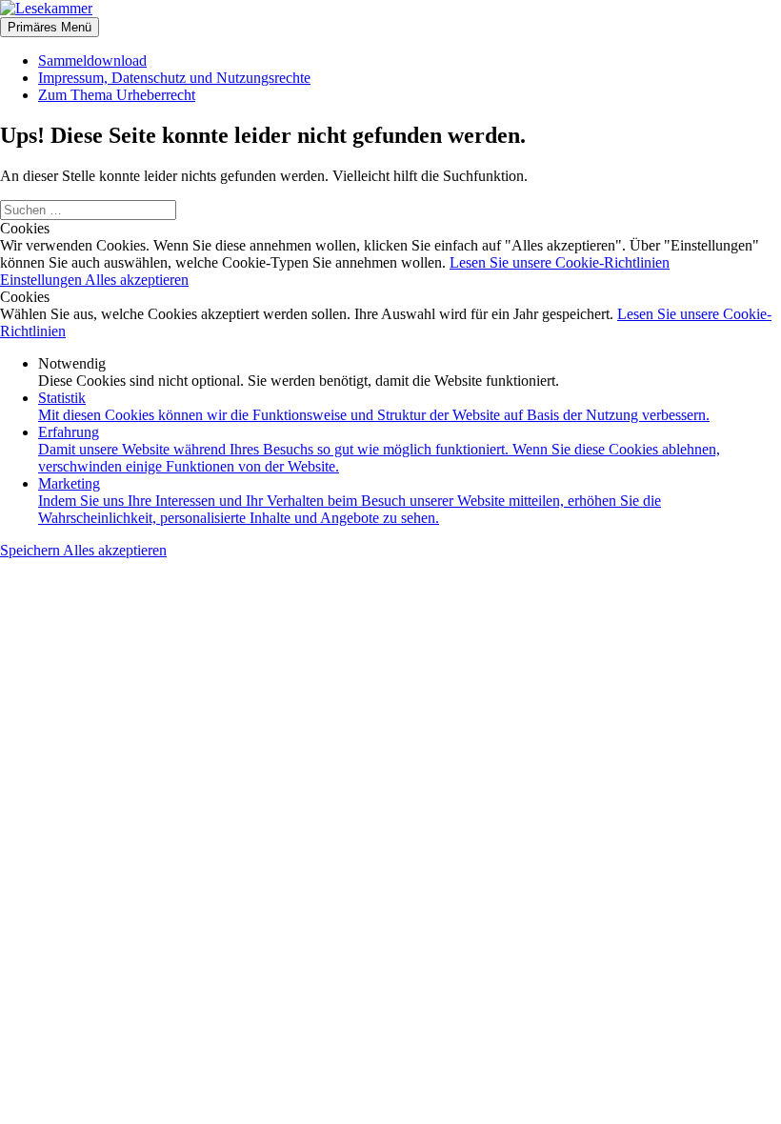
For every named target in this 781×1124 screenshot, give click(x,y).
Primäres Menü (49, 27)
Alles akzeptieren (137, 279)
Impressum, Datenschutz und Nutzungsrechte (174, 78)
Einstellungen (42, 279)
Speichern (31, 550)
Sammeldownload (92, 60)
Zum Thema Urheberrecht (116, 95)
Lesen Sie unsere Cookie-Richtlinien (560, 262)
